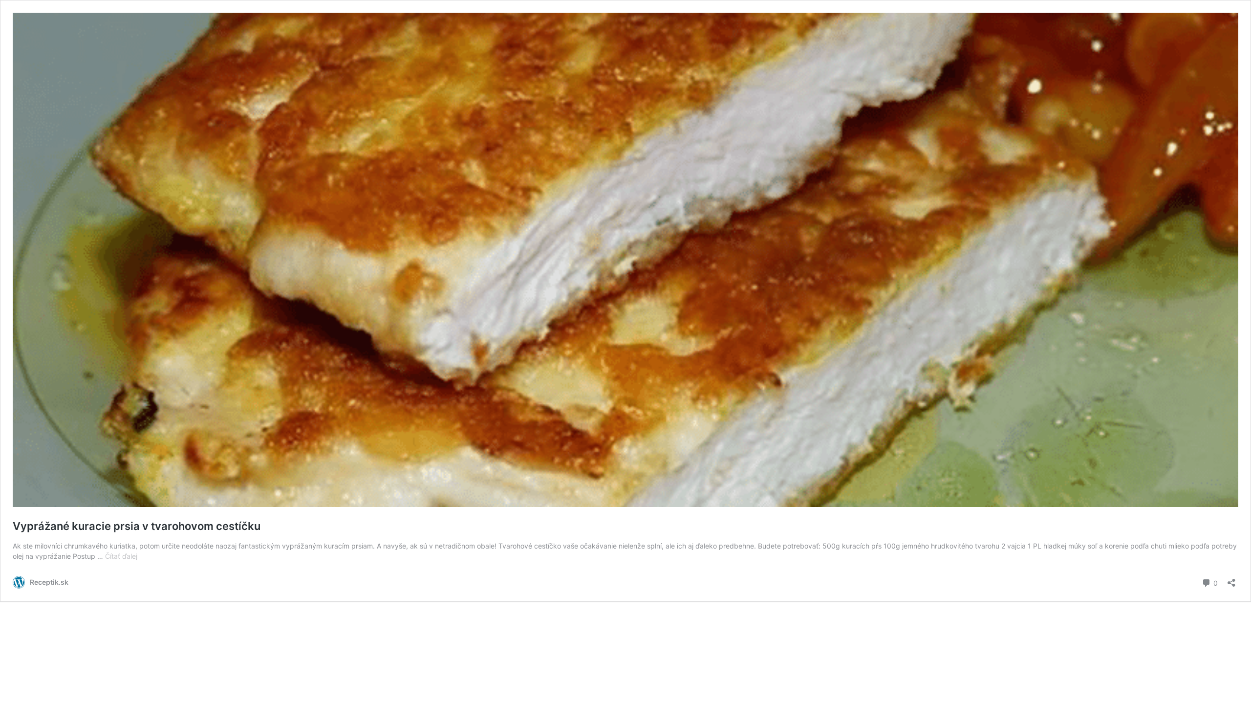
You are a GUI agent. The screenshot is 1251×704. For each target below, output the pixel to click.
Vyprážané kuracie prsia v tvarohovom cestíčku (136, 526)
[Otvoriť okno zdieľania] (1231, 579)
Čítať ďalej (121, 556)
